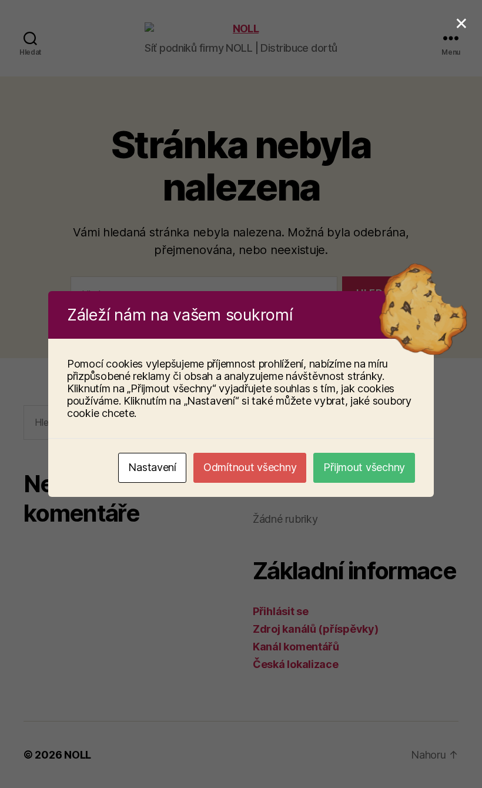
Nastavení (152, 467)
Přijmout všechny (364, 467)
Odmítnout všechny (249, 467)
